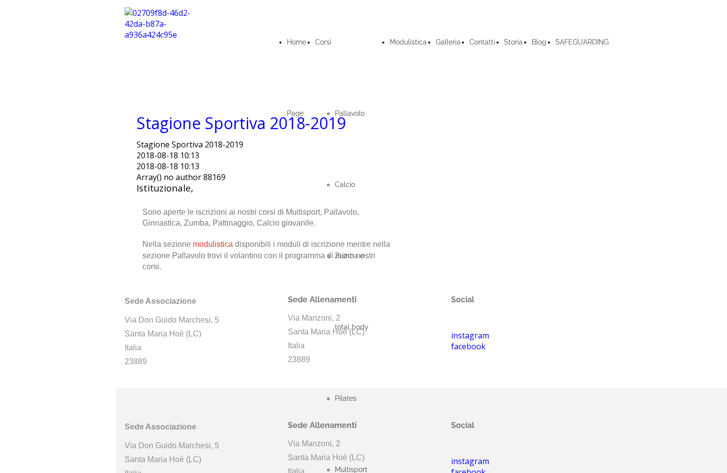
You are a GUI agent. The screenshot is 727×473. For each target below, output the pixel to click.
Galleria (448, 42)
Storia (513, 42)
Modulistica (408, 42)
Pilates (346, 398)
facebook (468, 346)
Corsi (323, 42)
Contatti (482, 42)
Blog (539, 42)
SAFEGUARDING (582, 42)
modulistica (213, 244)
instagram (470, 461)
